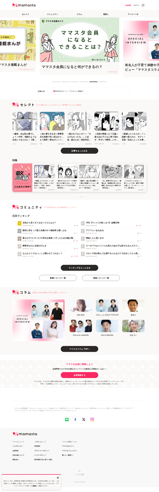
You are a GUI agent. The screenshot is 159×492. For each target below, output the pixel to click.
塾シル (109, 408)
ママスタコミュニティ (69, 451)
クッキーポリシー (40, 455)
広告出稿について (18, 455)
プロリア (129, 408)
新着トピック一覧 (58, 277)
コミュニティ (52, 14)
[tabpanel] (79, 46)
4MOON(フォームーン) (97, 408)
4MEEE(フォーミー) (67, 408)
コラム (79, 14)
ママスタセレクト (68, 446)
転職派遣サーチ (119, 408)
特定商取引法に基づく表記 (43, 459)
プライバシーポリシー (41, 451)
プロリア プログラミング (22, 410)
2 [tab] (62, 83)
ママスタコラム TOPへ (79, 348)
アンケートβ (133, 14)
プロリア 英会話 (38, 410)
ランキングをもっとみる (79, 267)
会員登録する (79, 375)
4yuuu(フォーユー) (81, 408)
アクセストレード (70, 410)
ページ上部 (79, 474)
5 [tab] (90, 83)
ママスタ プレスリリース (54, 410)
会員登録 (128, 5)
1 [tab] (53, 83)
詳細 (34, 486)
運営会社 (15, 459)
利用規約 (37, 446)
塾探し (106, 14)
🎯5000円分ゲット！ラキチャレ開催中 (68, 91)
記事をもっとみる (79, 150)
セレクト (25, 14)
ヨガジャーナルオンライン (39, 408)
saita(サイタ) (53, 408)
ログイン (137, 5)
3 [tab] (72, 83)
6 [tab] (100, 83)
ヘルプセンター (17, 446)
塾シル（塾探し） (68, 455)
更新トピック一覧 (101, 277)
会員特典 (15, 451)
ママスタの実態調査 (21, 408)
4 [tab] (81, 83)
